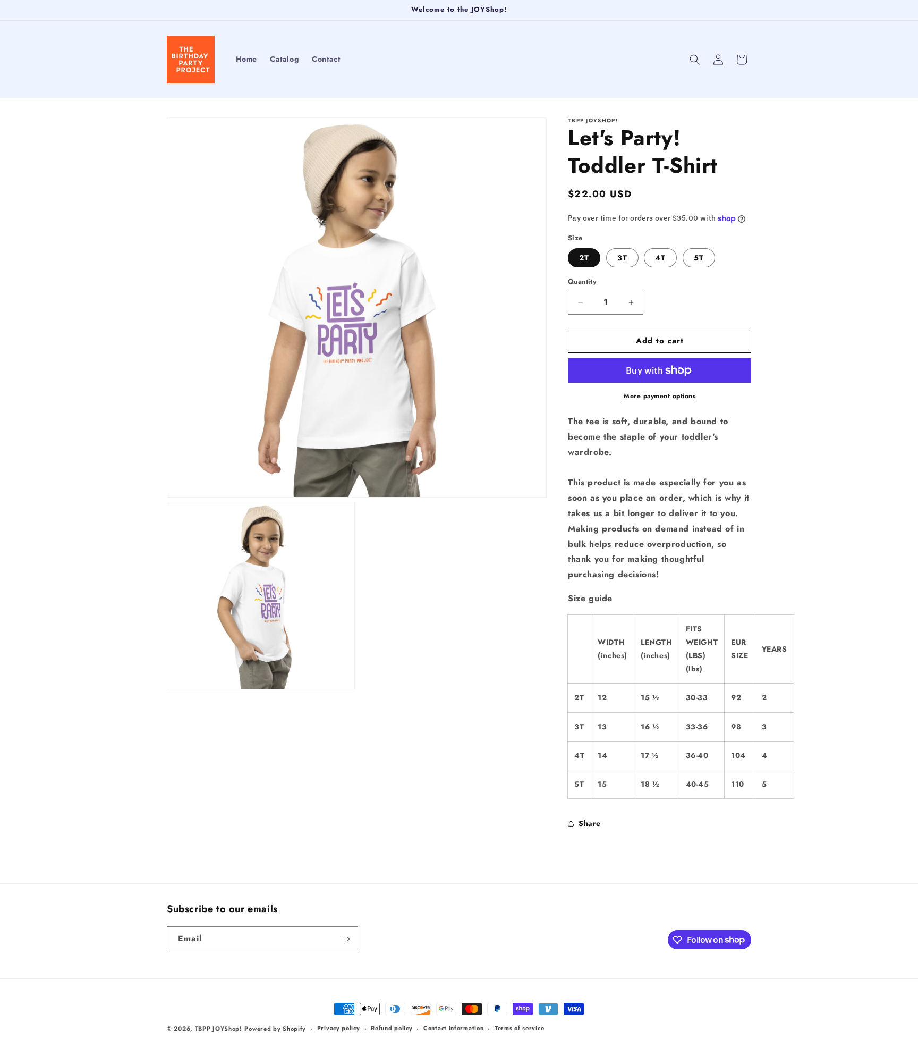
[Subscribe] (346, 938)
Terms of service (519, 1028)
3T (622, 257)
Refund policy (391, 1028)
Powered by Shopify (275, 1028)
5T (699, 257)
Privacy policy (338, 1028)
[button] (695, 59)
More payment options (659, 396)
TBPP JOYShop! (218, 1028)
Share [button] (590, 823)
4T (660, 257)
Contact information (453, 1028)
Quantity (582, 281)
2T (584, 257)
